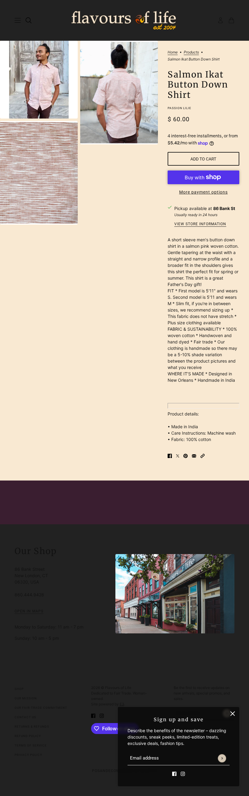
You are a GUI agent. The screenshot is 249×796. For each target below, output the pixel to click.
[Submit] (222, 758)
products (191, 52)
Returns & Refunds (32, 726)
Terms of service (31, 745)
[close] (233, 714)
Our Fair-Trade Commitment (41, 707)
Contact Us (25, 717)
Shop (19, 689)
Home (173, 52)
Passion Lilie (179, 108)
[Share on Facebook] (169, 455)
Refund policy (28, 736)
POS (96, 771)
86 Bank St (224, 208)
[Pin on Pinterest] (185, 455)
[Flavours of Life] (124, 20)
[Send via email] (194, 455)
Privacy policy (28, 754)
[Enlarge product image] (39, 80)
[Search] (29, 20)
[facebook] (174, 773)
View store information (200, 224)
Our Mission (26, 698)
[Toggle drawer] (18, 20)
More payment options (203, 192)
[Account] (220, 20)
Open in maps (29, 611)
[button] (202, 455)
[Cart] (231, 20)
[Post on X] (178, 455)
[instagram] (182, 773)
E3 (122, 704)
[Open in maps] (174, 593)
